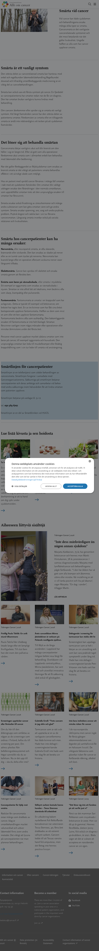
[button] (19, 486)
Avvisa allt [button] (51, 486)
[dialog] (49, 475)
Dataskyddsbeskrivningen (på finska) (27, 479)
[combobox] (90, 461)
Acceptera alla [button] (75, 486)
